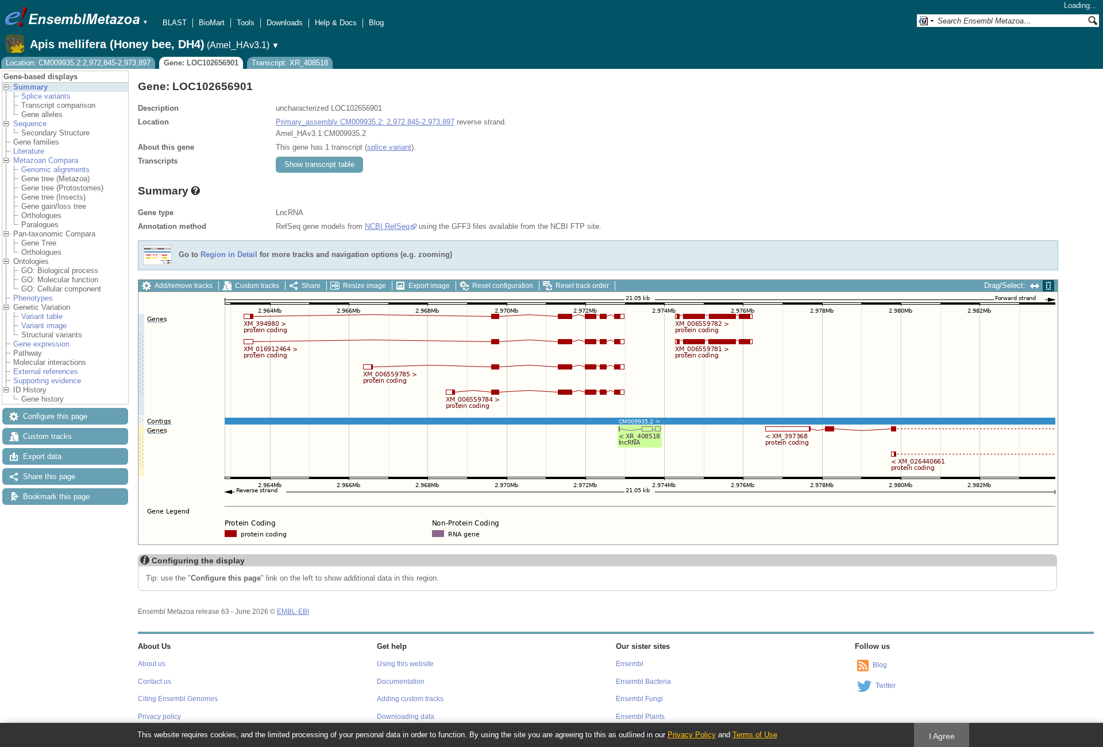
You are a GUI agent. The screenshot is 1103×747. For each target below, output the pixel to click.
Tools (245, 22)
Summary (30, 87)
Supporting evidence (47, 380)
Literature (28, 151)
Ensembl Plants (640, 716)
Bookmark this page (56, 496)
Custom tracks (47, 436)
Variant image (44, 325)
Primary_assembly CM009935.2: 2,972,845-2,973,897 (365, 122)
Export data (42, 456)
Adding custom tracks (410, 698)
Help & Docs (336, 22)
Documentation (401, 681)
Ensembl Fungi (639, 698)
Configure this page (55, 416)
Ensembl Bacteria (643, 681)
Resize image (364, 286)
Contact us (154, 681)
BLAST (175, 22)
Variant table (42, 316)
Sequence (30, 123)
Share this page (49, 476)
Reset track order (582, 286)
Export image (429, 286)
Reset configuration (502, 286)
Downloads (285, 22)
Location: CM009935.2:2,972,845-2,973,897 (78, 63)
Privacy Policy (692, 734)
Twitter (886, 685)
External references (45, 371)
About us (151, 663)
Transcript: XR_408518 (290, 63)
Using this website (405, 663)
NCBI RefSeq (387, 226)
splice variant (389, 147)
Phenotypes (33, 298)
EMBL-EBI (293, 611)
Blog (376, 22)
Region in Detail (228, 255)
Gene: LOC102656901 (201, 63)
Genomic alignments (55, 169)
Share (311, 286)
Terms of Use (754, 734)
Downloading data (405, 716)
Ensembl (629, 663)
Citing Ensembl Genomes (178, 698)
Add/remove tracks (184, 286)
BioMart (212, 22)
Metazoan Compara (45, 160)
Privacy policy (159, 716)
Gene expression (41, 344)
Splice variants (46, 96)
